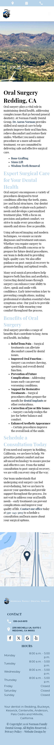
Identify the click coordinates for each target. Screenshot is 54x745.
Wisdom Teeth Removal (25, 166)
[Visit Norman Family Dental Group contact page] (27, 559)
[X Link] (19, 638)
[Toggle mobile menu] (49, 13)
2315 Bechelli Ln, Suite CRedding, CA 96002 (26, 629)
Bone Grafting (19, 158)
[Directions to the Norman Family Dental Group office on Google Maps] (13, 3)
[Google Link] (27, 638)
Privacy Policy (13, 732)
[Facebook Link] (10, 638)
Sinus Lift (17, 162)
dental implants (33, 401)
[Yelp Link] (36, 638)
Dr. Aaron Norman (24, 122)
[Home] (6, 13)
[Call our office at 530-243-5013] (41, 3)
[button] (26, 3)
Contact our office (31, 509)
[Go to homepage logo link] (27, 601)
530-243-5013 (14, 513)
